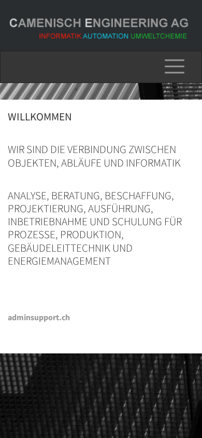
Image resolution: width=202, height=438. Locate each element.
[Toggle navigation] (174, 67)
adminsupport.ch (39, 317)
